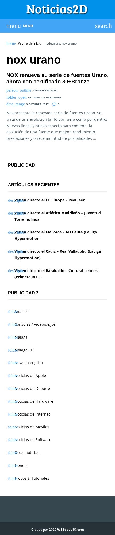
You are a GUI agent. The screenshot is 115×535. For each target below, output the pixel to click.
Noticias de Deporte (32, 388)
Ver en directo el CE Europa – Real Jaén (49, 200)
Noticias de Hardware (45, 97)
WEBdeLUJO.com (70, 529)
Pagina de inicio (29, 43)
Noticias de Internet (32, 414)
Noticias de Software (32, 439)
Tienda (20, 465)
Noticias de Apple (30, 375)
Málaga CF (23, 350)
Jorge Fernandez (45, 90)
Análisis (21, 311)
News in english (28, 362)
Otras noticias (26, 452)
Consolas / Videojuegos (35, 324)
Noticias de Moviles (31, 426)
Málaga (21, 337)
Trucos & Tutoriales (31, 478)
